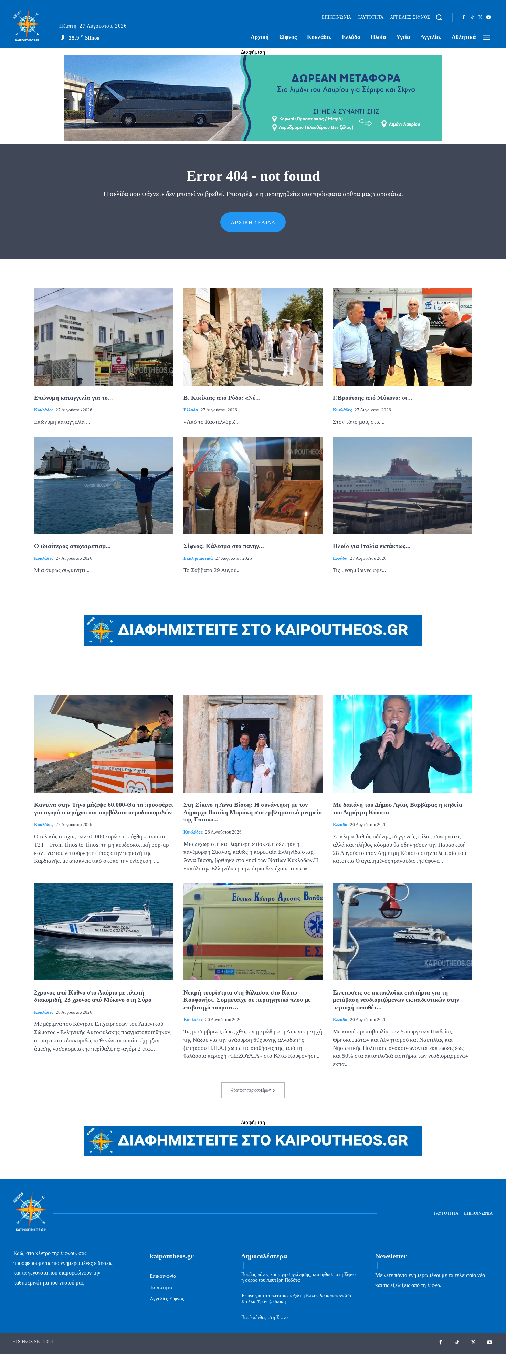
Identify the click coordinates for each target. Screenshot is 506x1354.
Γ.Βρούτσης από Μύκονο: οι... (372, 397)
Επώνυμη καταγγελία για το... (73, 397)
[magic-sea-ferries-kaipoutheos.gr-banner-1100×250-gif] (253, 139)
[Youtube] (488, 17)
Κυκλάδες (43, 409)
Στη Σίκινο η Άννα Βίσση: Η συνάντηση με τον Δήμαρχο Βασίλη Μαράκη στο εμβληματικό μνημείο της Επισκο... (252, 812)
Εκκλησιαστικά (198, 558)
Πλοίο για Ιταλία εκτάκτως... (372, 545)
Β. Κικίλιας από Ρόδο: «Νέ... (222, 397)
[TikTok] (472, 17)
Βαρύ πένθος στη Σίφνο (264, 1317)
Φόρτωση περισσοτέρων (251, 1090)
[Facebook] (464, 17)
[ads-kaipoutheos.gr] (253, 1154)
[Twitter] (480, 17)
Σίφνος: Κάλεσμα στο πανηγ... (223, 545)
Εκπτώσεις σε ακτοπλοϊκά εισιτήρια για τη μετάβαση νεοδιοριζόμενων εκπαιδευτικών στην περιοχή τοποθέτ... (396, 1000)
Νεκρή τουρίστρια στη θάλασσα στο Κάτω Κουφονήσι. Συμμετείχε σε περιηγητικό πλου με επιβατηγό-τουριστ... (247, 1000)
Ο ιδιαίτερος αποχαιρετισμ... (72, 545)
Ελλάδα (190, 409)
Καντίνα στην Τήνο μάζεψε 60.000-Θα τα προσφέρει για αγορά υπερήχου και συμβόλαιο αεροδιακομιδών (103, 808)
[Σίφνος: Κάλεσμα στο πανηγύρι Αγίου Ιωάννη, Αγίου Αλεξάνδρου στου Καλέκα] (253, 485)
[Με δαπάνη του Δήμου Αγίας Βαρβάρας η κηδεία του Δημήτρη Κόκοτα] (402, 744)
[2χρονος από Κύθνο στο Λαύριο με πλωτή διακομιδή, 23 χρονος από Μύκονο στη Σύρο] (103, 931)
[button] (439, 17)
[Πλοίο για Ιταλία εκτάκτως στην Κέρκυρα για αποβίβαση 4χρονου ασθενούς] (402, 485)
